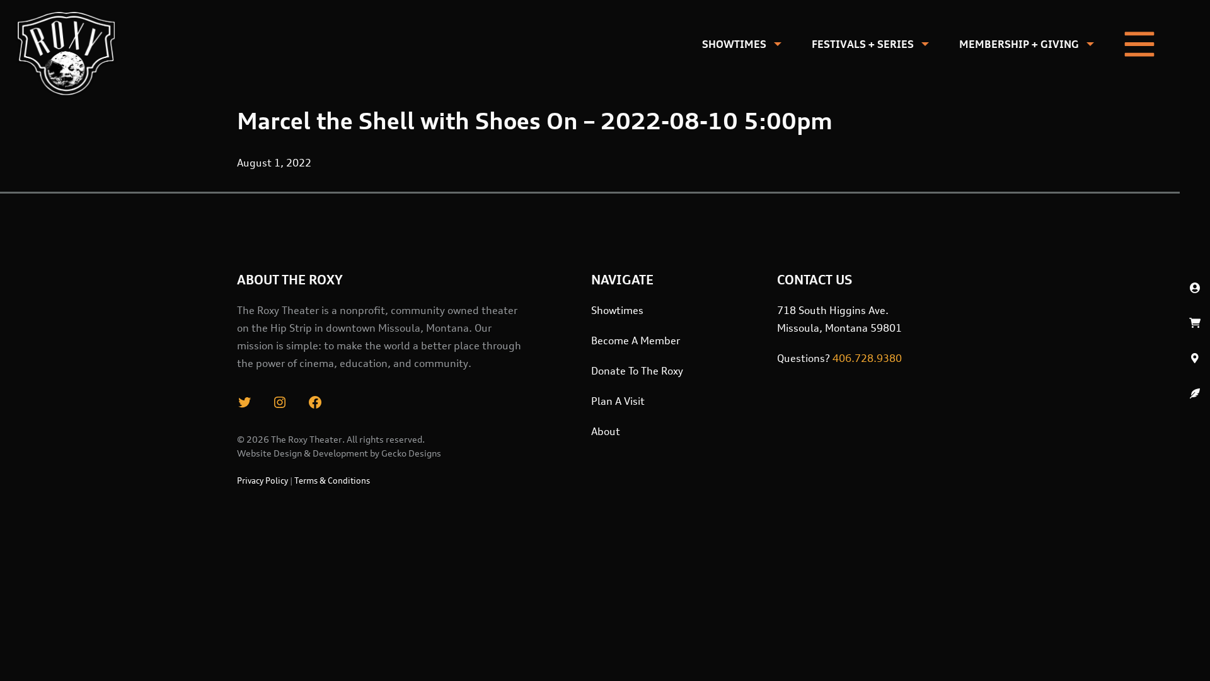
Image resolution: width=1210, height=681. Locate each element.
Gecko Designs (411, 453)
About (605, 431)
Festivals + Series (863, 44)
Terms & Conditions (332, 480)
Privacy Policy (262, 480)
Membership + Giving (1019, 44)
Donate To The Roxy (637, 370)
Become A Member (635, 340)
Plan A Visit (618, 401)
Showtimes (734, 44)
